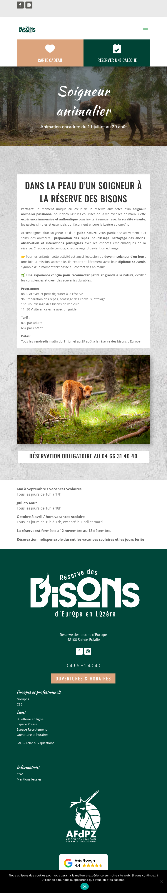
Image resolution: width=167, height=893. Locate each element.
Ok (85, 886)
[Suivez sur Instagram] (28, 5)
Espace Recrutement (32, 729)
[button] (83, 863)
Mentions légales (29, 779)
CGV (20, 774)
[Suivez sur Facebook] (20, 5)
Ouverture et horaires (32, 735)
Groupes (23, 699)
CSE (19, 704)
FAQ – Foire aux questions (35, 743)
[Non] (161, 881)
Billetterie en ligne (30, 719)
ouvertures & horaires (83, 678)
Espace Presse (27, 724)
